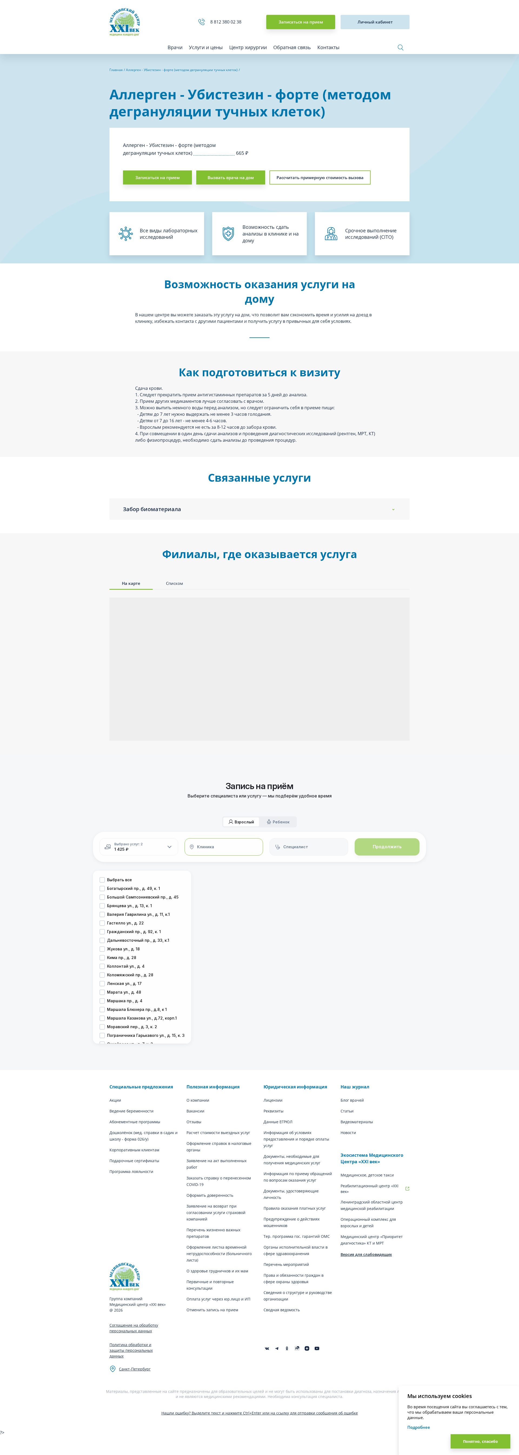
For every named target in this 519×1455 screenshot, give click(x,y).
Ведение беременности (131, 1111)
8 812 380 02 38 (227, 22)
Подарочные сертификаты (134, 1160)
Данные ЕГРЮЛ (278, 1121)
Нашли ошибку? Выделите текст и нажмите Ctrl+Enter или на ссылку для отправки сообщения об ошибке (259, 1413)
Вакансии (195, 1111)
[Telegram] (277, 1348)
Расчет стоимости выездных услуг (218, 1132)
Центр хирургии (248, 47)
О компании (198, 1100)
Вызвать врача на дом (231, 177)
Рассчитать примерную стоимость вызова (320, 177)
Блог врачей (352, 1100)
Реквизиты (274, 1111)
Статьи (347, 1111)
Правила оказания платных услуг (295, 1208)
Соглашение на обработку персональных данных (133, 1328)
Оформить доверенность (210, 1195)
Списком (174, 583)
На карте (131, 583)
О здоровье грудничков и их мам (217, 1270)
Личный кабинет (375, 22)
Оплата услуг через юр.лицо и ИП (218, 1299)
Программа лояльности (131, 1171)
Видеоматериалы (357, 1121)
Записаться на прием (301, 22)
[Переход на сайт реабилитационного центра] (407, 1188)
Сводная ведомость (282, 1309)
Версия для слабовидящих (366, 1254)
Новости (348, 1132)
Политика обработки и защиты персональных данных (131, 1350)
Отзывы (194, 1121)
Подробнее (418, 1427)
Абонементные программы (134, 1121)
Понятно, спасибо (480, 1441)
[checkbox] (102, 880)
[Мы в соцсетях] (287, 1348)
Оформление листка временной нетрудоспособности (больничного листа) (219, 1254)
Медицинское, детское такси (367, 1175)
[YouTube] (317, 1348)
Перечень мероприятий (286, 1264)
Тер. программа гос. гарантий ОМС (297, 1236)
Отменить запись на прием (212, 1309)
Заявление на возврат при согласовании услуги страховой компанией (216, 1212)
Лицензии (273, 1100)
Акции (115, 1100)
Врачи (175, 47)
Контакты (328, 47)
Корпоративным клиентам (134, 1149)
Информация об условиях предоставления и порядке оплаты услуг (296, 1139)
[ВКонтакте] (267, 1348)
